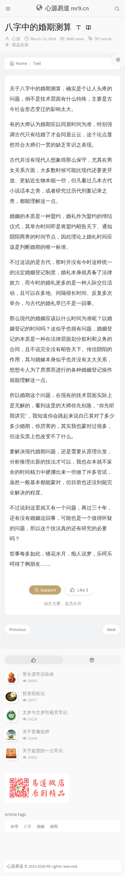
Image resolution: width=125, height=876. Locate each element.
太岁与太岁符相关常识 (44, 712)
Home (21, 63)
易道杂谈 (20, 45)
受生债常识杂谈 (38, 674)
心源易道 (15, 866)
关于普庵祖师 (35, 732)
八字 (27, 826)
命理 (14, 826)
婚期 (54, 826)
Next (111, 629)
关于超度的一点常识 (42, 751)
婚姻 (41, 826)
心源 (16, 38)
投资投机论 (33, 693)
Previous (17, 629)
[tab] (33, 659)
